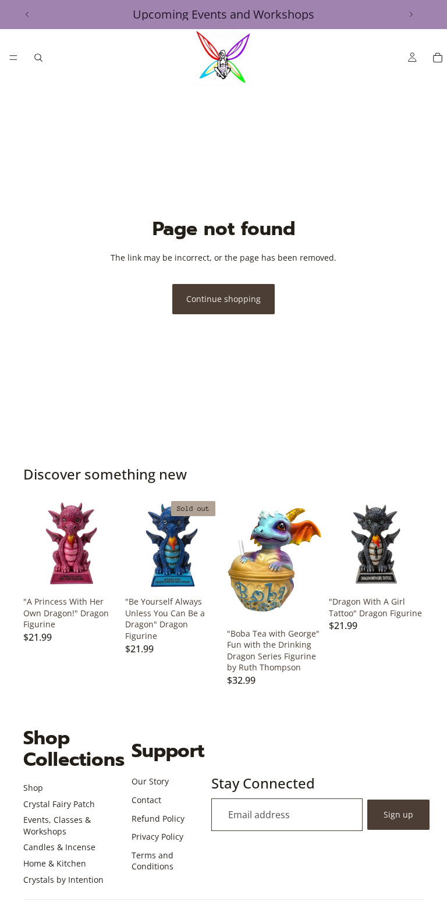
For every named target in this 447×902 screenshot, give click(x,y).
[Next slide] (411, 14)
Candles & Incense (59, 847)
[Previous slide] (27, 14)
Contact (146, 799)
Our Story (150, 781)
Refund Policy (158, 818)
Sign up (398, 814)
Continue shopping (223, 298)
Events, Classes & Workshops (57, 825)
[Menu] (13, 57)
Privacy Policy (157, 836)
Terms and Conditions (152, 861)
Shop (33, 787)
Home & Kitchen (54, 863)
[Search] (38, 57)
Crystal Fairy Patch (59, 803)
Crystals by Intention (63, 879)
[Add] (100, 573)
